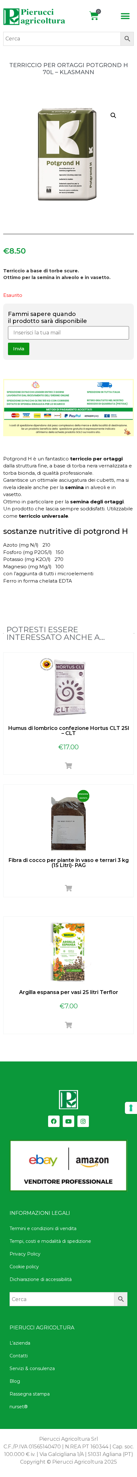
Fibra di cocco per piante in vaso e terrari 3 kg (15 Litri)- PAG (69, 862)
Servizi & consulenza (32, 1368)
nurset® (19, 1407)
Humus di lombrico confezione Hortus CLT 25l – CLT (68, 730)
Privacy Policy (25, 1254)
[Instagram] (83, 1121)
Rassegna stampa (30, 1394)
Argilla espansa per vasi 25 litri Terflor (68, 992)
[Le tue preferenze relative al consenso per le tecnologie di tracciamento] (131, 1108)
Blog (15, 1381)
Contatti (19, 1356)
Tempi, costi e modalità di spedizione (50, 1241)
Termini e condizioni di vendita (43, 1228)
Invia (18, 349)
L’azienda (20, 1343)
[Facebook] (54, 1121)
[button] (125, 16)
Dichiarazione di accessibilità (41, 1279)
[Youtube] (68, 1121)
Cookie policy (24, 1267)
